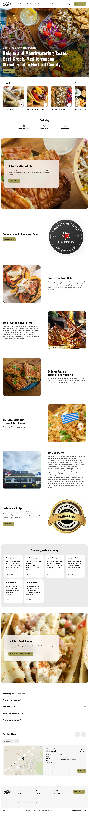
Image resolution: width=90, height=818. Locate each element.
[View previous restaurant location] (77, 734)
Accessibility (34, 803)
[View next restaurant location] (83, 734)
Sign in (70, 4)
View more (9, 570)
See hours (71, 771)
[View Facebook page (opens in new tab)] (4, 811)
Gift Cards (57, 793)
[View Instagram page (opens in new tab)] (7, 811)
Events (47, 4)
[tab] (8, 741)
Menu (22, 4)
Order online (82, 771)
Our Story (38, 4)
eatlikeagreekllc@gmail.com (68, 759)
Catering (29, 4)
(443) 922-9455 (65, 757)
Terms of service (23, 803)
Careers (54, 4)
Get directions (82, 750)
